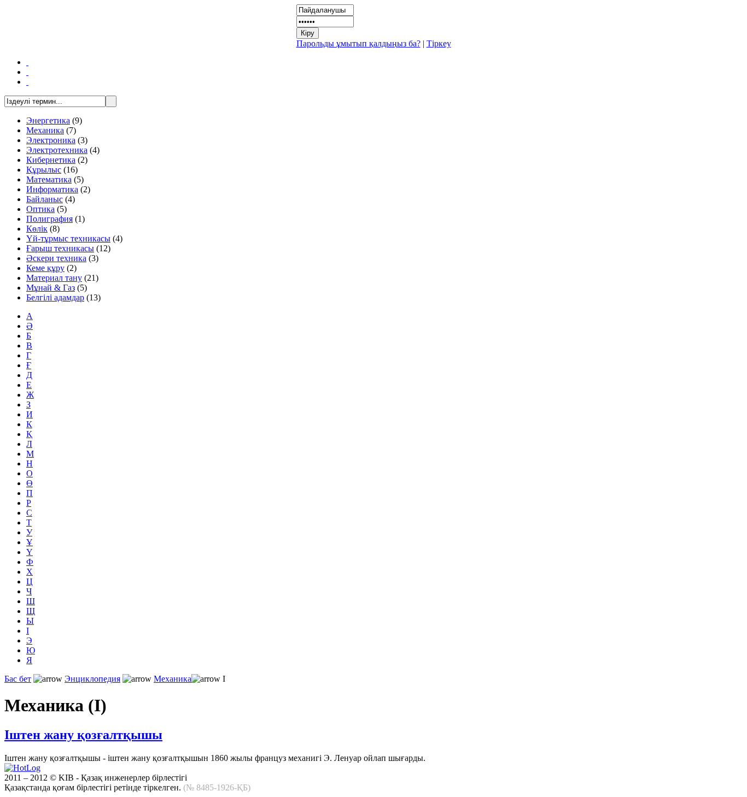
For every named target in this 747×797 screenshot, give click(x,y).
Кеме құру (45, 268)
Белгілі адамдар (55, 297)
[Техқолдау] (27, 81)
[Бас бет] (27, 62)
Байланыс (44, 199)
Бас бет (17, 678)
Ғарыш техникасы (60, 248)
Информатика (52, 189)
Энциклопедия (92, 678)
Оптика (40, 209)
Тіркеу (439, 43)
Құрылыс (43, 169)
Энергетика (48, 120)
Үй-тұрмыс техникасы (68, 238)
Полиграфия (49, 218)
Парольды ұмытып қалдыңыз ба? (358, 43)
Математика (49, 179)
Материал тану (54, 277)
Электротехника (56, 150)
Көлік (37, 228)
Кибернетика (50, 159)
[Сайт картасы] (27, 71)
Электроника (50, 140)
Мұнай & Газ (50, 287)
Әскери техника (56, 258)
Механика (45, 130)
